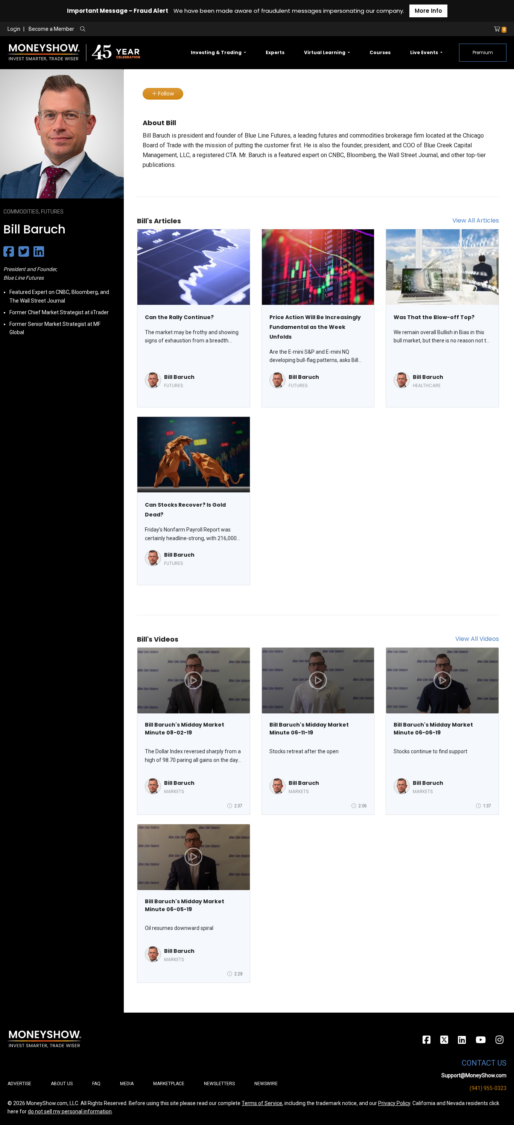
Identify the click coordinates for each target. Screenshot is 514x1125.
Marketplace (168, 1083)
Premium (483, 52)
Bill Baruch (179, 377)
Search (164, 29)
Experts (275, 52)
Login (14, 29)
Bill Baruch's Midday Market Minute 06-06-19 (433, 728)
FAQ (96, 1083)
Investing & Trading (217, 52)
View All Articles (475, 220)
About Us (62, 1083)
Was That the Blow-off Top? (434, 317)
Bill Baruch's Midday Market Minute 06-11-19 (309, 728)
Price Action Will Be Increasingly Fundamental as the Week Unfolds (315, 327)
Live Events (424, 52)
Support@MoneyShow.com (473, 1075)
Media (127, 1083)
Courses (380, 52)
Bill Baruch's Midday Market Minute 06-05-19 (184, 905)
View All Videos (477, 638)
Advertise (19, 1083)
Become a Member (51, 29)
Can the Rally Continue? (179, 317)
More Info (428, 11)
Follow (165, 93)
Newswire (266, 1083)
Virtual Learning (325, 52)
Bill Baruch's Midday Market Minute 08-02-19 (184, 728)
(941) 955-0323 (488, 1088)
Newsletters (219, 1083)
